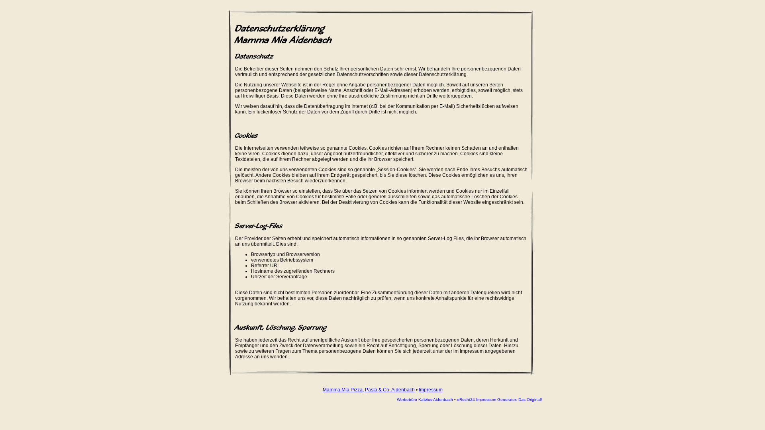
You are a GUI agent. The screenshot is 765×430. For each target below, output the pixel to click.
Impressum (431, 390)
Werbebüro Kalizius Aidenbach (425, 399)
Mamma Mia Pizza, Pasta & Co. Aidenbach (369, 390)
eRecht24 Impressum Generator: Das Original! (499, 399)
